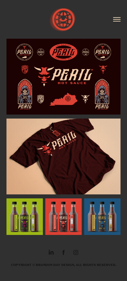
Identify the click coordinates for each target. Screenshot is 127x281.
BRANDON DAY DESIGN (55, 265)
